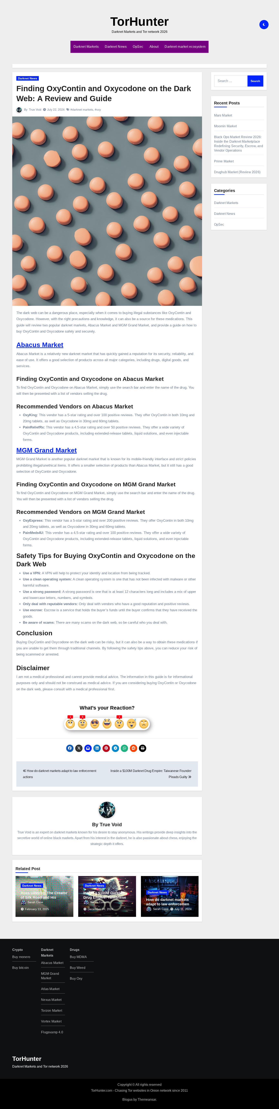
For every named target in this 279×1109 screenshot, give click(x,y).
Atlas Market (50, 989)
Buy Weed (77, 967)
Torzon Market (51, 1010)
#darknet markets (81, 109)
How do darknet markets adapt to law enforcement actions (168, 904)
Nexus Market (51, 999)
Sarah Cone (35, 902)
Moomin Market (225, 126)
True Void (35, 109)
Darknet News (116, 46)
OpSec (138, 46)
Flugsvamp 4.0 (52, 1032)
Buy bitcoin (20, 967)
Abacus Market (39, 344)
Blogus (127, 1099)
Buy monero (21, 957)
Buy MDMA (78, 957)
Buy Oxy (76, 978)
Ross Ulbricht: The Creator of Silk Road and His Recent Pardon (44, 897)
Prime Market (224, 161)
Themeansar (147, 1099)
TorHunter (139, 21)
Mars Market (223, 115)
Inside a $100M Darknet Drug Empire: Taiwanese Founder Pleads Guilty (104, 897)
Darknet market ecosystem (185, 46)
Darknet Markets (86, 46)
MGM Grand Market (46, 450)
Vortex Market (51, 1021)
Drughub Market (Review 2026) (237, 172)
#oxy (98, 109)
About (154, 46)
